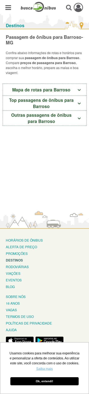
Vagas (11, 310)
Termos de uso (20, 316)
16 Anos (13, 303)
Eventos (14, 280)
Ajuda (11, 329)
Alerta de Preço (21, 246)
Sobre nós (16, 296)
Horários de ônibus (24, 240)
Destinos (15, 25)
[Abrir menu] (8, 7)
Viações (13, 273)
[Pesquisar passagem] (69, 7)
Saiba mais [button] (44, 369)
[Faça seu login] (78, 7)
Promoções (17, 253)
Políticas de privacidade (29, 323)
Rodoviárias (17, 266)
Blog (10, 286)
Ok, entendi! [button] (44, 381)
